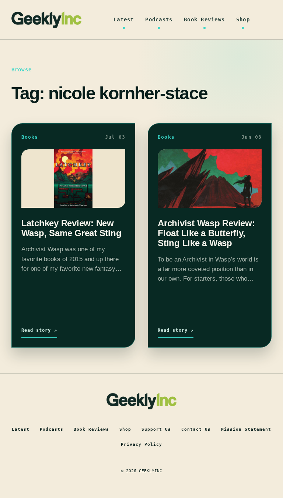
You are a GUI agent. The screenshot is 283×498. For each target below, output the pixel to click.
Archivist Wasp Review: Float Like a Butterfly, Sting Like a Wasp (206, 233)
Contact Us (196, 429)
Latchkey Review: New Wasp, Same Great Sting (71, 228)
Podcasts (158, 19)
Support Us (156, 429)
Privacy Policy (141, 444)
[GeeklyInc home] (46, 19)
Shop (243, 19)
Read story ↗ (39, 330)
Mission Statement (246, 429)
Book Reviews (204, 19)
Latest (123, 19)
